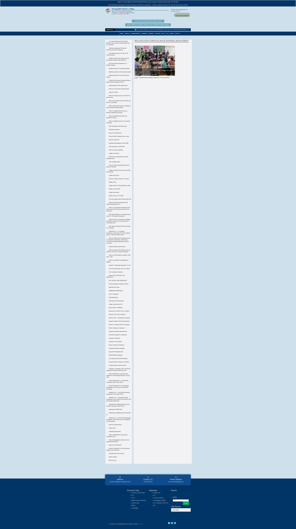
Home (121, 33)
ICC (154, 495)
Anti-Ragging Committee (159, 500)
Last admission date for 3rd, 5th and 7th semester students (171, 5)
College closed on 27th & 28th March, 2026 (119, 185)
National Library (135, 503)
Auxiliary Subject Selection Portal (116, 246)
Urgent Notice (112, 428)
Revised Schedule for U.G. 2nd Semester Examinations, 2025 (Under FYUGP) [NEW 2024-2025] (117, 387)
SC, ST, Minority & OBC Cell (160, 503)
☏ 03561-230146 (147, 481)
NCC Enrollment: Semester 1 (115, 272)
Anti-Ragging (134, 508)
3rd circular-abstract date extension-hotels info (119, 199)
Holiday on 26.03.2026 (114, 189)
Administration (136, 33)
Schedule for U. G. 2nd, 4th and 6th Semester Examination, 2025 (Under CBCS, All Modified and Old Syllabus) (118, 419)
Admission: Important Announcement (117, 331)
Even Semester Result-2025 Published (117, 358)
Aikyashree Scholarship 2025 (115, 351)
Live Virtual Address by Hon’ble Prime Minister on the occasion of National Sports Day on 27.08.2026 (149, 2)
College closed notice (113, 153)
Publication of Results (113, 129)
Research (151, 33)
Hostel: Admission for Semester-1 (116, 328)
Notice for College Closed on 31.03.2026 (118, 178)
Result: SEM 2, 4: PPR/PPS (115, 307)
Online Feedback (112, 457)
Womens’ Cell (156, 492)
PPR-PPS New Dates (113, 287)
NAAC (133, 497)
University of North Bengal (138, 492)
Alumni (172, 33)
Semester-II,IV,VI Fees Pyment (116, 453)
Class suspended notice (114, 161)
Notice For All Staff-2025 (114, 445)
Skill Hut (141, 524)
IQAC (163, 33)
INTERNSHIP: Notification (115, 355)
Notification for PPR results (115, 409)
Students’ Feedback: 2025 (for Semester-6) (119, 321)
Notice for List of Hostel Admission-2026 (118, 89)
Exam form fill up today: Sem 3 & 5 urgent (119, 268)
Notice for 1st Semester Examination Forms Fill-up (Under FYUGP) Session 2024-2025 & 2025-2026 (118, 209)
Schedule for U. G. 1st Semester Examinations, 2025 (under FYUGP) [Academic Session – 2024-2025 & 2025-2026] (118, 233)
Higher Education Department (138, 500)
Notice (177, 33)
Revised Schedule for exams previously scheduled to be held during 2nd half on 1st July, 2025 (118, 375)
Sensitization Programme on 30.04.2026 (118, 143)
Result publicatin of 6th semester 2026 (117, 85)
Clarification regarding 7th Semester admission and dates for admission (131, 5)
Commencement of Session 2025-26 (117, 365)
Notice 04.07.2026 (113, 92)
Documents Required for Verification (117, 334)
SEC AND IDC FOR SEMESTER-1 (117, 280)
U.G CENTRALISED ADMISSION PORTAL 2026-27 (148, 21)
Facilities (157, 33)
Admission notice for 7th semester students (118, 68)
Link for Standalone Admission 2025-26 (118, 284)
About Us (127, 33)
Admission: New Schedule (115, 341)
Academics (144, 33)
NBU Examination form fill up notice (117, 126)
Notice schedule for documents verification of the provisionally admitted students (148, 24)
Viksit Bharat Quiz (113, 297)
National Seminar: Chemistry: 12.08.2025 (118, 362)
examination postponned (114, 431)
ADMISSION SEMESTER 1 (115, 290)
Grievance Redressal (158, 497)
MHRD (133, 505)
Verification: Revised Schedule (116, 301)
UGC (132, 495)
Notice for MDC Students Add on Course (118, 136)
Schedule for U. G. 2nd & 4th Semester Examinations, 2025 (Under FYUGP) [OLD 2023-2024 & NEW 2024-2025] (118, 399)
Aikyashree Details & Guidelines (116, 348)
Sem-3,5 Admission (113, 294)
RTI (167, 33)
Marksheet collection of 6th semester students (119, 72)
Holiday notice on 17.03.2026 (115, 195)
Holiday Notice (112, 182)
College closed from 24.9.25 (115, 304)
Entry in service (112, 460)
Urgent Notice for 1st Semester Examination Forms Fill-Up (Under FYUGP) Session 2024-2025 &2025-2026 (118, 221)
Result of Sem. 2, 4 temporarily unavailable (119, 317)
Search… (175, 497)
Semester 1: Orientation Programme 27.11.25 (119, 265)
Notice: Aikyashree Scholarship (116, 345)
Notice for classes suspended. (115, 150)
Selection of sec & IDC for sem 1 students (118, 311)
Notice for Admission (113, 139)
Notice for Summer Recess (115, 133)
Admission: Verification (114, 338)
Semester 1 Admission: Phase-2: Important (118, 324)
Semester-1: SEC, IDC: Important (116, 314)
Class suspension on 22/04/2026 (116, 146)
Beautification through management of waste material (154, 77)
